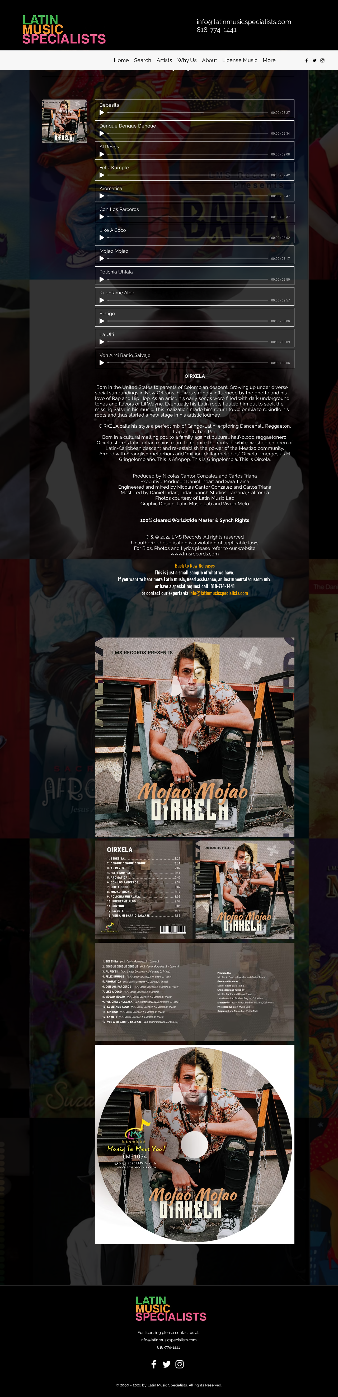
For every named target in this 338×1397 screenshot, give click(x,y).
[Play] (102, 112)
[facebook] (306, 60)
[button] (143, 60)
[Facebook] (153, 1364)
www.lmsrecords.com (195, 553)
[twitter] (314, 60)
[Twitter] (166, 1364)
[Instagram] (322, 60)
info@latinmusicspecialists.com (218, 592)
